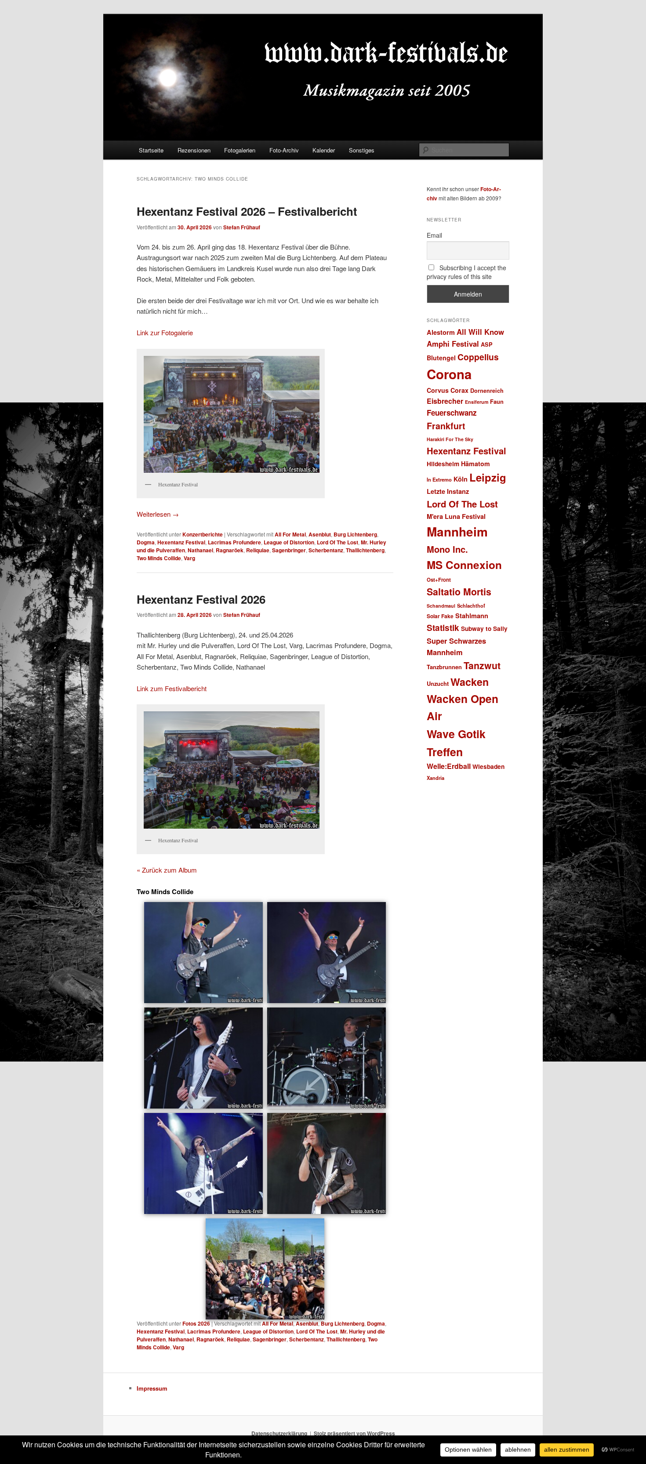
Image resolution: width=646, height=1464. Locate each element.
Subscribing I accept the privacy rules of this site (466, 272)
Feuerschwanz (452, 412)
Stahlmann (471, 615)
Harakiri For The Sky (450, 439)
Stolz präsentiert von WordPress (354, 1433)
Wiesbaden (488, 766)
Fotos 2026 (196, 1323)
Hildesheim (443, 464)
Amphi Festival (453, 343)
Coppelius (478, 357)
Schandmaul (441, 605)
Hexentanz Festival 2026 (201, 599)
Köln (461, 479)
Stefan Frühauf (241, 227)
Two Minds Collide (159, 558)
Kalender (323, 150)
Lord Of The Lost (337, 542)
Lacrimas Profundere (234, 542)
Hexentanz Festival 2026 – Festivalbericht (247, 211)
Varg (189, 558)
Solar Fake (440, 616)
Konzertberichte (202, 534)
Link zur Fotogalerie (165, 332)
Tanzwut (482, 665)
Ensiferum (476, 402)
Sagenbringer (289, 550)
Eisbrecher (445, 401)
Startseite (151, 150)
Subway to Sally (484, 628)
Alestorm (441, 332)
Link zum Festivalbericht (172, 688)
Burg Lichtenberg (355, 534)
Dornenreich (487, 391)
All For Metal (290, 534)
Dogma (146, 542)
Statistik (443, 628)
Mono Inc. (447, 549)
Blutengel (441, 357)
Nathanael (200, 550)
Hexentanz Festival (181, 542)
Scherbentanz (325, 550)
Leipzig (487, 477)
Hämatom (475, 463)
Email (434, 235)
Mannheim (457, 531)
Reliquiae (257, 550)
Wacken (469, 681)
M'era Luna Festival (456, 516)
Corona (449, 374)
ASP (487, 344)
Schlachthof (471, 605)
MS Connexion (464, 564)
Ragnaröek (229, 550)
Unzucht (438, 683)
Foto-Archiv (284, 150)
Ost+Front (439, 579)
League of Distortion (289, 542)
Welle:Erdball (449, 766)
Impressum (152, 1388)
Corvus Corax (447, 390)
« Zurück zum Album (167, 869)
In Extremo (439, 479)
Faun (497, 401)
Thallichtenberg (365, 550)
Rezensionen (194, 150)
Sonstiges (361, 150)
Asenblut (319, 534)
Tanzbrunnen (444, 667)
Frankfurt (446, 426)
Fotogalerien (239, 150)
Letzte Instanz (448, 491)
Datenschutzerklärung (279, 1433)
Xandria (435, 777)
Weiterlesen (158, 513)
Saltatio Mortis (459, 591)
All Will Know (480, 331)
